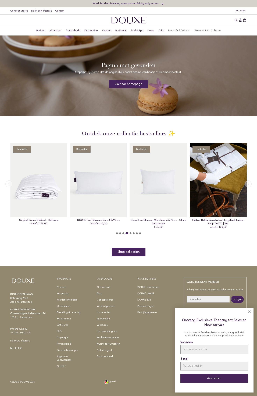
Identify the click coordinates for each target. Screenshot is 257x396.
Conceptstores (105, 300)
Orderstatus (63, 306)
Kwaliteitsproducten (108, 337)
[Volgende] (8, 183)
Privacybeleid (64, 344)
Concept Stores (19, 11)
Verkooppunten (105, 306)
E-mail (184, 359)
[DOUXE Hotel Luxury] (128, 20)
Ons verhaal (103, 287)
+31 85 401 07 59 (20, 332)
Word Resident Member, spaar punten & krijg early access (126, 3)
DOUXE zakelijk (145, 293)
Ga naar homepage (128, 84)
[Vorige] (248, 183)
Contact (59, 11)
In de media (103, 318)
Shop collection (128, 252)
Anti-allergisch (105, 350)
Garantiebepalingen (67, 350)
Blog (99, 293)
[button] (236, 20)
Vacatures (102, 325)
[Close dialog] (249, 311)
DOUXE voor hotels (148, 287)
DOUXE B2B (144, 300)
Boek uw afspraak (20, 341)
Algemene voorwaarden (64, 358)
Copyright (62, 337)
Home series (103, 312)
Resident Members (67, 300)
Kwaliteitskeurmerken (108, 344)
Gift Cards (62, 325)
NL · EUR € (241, 11)
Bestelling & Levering (68, 312)
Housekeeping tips (107, 331)
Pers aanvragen (145, 306)
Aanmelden (214, 378)
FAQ (59, 331)
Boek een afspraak (41, 11)
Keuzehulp (62, 293)
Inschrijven (237, 299)
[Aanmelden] (240, 20)
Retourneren (64, 318)
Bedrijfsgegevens (147, 312)
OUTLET (61, 366)
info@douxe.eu (18, 329)
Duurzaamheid (105, 356)
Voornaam (186, 342)
